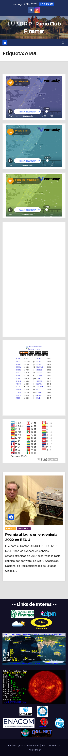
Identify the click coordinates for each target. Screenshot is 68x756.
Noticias (10, 529)
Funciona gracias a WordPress (24, 745)
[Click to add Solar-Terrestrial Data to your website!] (34, 648)
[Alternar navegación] (34, 43)
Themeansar (34, 749)
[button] (63, 42)
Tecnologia (24, 529)
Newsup (53, 745)
